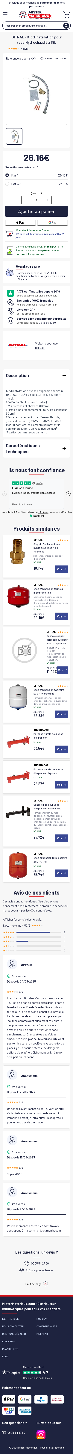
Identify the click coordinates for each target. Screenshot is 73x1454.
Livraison (8, 1341)
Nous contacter (13, 1326)
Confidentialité (46, 1326)
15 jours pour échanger (40, 1270)
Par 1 (14, 175)
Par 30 (16, 183)
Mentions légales (14, 1333)
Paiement (42, 1333)
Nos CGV (41, 1318)
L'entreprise (10, 1318)
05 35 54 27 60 (47, 322)
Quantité (36, 193)
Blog (5, 1356)
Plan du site (10, 1348)
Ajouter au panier (36, 211)
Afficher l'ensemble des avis (22, 919)
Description (17, 375)
